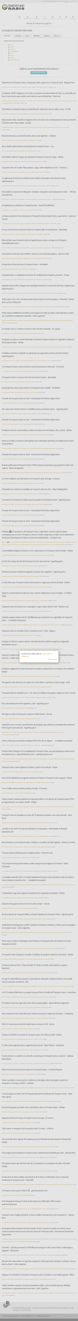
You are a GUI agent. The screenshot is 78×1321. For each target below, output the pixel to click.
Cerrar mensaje (52, 659)
